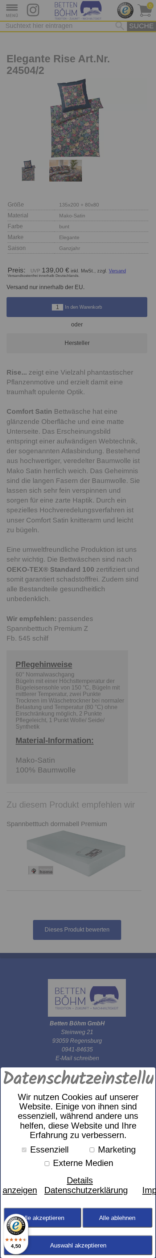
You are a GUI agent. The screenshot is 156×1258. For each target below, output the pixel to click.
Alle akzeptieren (42, 1217)
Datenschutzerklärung (86, 1190)
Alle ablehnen (117, 1217)
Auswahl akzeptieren (78, 1245)
